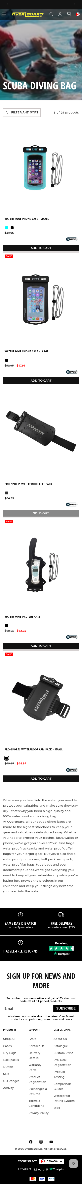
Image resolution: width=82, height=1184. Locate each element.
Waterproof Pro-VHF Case (22, 616)
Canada (52, 1161)
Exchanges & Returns (37, 1091)
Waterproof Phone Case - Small (27, 219)
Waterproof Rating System (64, 1098)
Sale (6, 1074)
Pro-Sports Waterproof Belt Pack (28, 484)
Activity (8, 1088)
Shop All (9, 1039)
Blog (57, 1108)
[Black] (12, 227)
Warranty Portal (34, 1067)
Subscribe (66, 1008)
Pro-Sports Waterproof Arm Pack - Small (34, 749)
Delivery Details (34, 1055)
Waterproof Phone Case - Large (26, 351)
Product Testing (59, 1074)
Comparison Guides (62, 1086)
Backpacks (11, 1060)
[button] (51, 14)
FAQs (32, 1039)
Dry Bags (9, 1053)
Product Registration (37, 1079)
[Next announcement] (74, 4)
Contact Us (36, 1046)
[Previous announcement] (7, 4)
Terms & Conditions (36, 1103)
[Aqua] (6, 227)
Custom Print (63, 1053)
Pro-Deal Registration (62, 1062)
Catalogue (61, 1046)
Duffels (8, 1067)
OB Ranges (11, 1081)
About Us (60, 1039)
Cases (7, 1046)
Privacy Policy (38, 1113)
